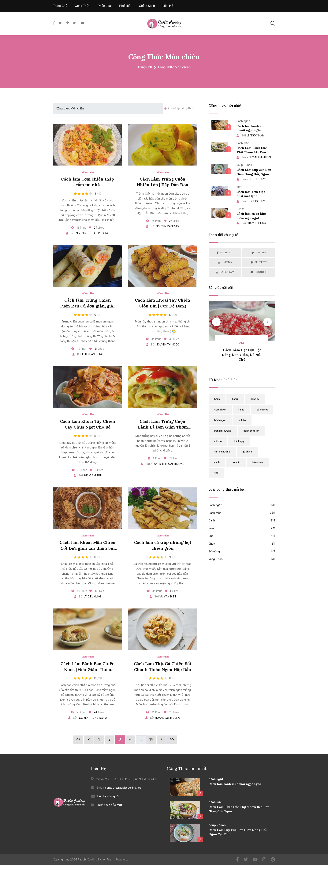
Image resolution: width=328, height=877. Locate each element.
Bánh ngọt (242, 505)
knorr (235, 399)
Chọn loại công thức (181, 108)
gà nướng (262, 410)
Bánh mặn (242, 513)
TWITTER (261, 252)
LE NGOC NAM (253, 135)
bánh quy (239, 441)
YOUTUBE (261, 272)
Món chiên (87, 172)
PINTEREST (261, 262)
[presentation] (216, 322)
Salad (242, 528)
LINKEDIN (227, 262)
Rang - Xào (242, 559)
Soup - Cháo (217, 825)
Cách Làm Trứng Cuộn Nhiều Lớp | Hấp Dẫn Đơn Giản (162, 184)
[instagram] (75, 23)
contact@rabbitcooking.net (123, 787)
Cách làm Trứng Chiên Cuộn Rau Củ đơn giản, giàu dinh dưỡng (87, 306)
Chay (242, 544)
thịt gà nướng (222, 452)
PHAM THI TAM (254, 223)
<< (78, 739)
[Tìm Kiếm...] (272, 23)
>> (172, 739)
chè (216, 473)
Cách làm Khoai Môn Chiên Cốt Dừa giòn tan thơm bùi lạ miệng (88, 548)
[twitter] (60, 23)
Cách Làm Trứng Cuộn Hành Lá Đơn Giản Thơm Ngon (162, 427)
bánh (217, 399)
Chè (242, 536)
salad (241, 410)
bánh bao (257, 462)
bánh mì (255, 399)
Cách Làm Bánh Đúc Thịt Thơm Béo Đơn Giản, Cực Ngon (252, 152)
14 (151, 739)
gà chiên (247, 452)
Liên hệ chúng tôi (108, 796)
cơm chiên (220, 410)
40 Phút (81, 591)
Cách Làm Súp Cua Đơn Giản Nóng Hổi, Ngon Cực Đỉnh (254, 174)
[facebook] (55, 27)
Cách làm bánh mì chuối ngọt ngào (235, 784)
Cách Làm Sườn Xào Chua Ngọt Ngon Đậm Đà (244, 355)
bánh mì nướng (222, 431)
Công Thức (82, 5)
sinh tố (242, 420)
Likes (99, 228)
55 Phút (81, 712)
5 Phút (156, 458)
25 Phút (156, 221)
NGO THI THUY (253, 179)
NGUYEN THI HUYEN (256, 157)
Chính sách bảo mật (109, 805)
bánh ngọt (220, 420)
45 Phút (81, 349)
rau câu (236, 462)
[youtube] (82, 23)
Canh (242, 520)
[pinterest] (68, 23)
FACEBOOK (226, 252)
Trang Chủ (60, 5)
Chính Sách (147, 5)
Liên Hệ (167, 5)
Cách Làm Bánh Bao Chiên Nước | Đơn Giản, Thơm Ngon (88, 669)
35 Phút (81, 228)
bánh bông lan (251, 431)
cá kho (218, 441)
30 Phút (81, 470)
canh (217, 462)
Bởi (89, 233)
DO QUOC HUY (253, 201)
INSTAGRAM (227, 272)
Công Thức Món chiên (164, 56)
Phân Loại (105, 5)
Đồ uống (242, 551)
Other (245, 343)
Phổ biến (125, 5)
